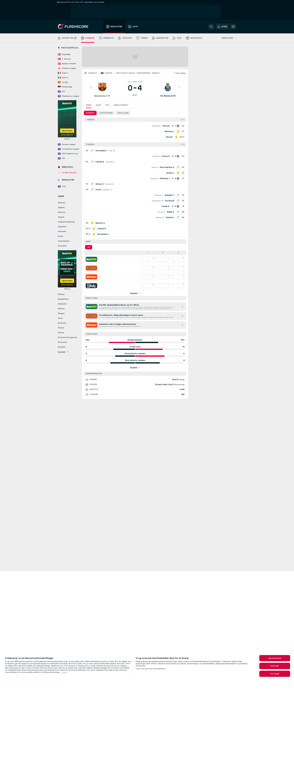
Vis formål (274, 674)
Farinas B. (100, 162)
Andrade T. (170, 195)
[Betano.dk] (91, 276)
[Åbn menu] (233, 27)
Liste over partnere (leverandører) (150, 669)
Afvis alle (275, 666)
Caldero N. (107, 189)
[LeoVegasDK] (91, 268)
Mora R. (155, 167)
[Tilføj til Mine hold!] (90, 87)
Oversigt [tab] (90, 113)
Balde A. (171, 212)
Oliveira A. (160, 217)
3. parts (64, 672)
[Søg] (211, 27)
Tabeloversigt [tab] (120, 105)
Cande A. (157, 156)
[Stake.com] (91, 285)
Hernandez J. (101, 150)
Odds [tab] (98, 105)
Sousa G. (162, 212)
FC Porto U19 (167, 95)
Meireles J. (157, 126)
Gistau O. (100, 184)
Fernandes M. (158, 201)
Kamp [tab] (88, 105)
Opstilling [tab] (122, 113)
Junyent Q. (110, 162)
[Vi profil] (102, 87)
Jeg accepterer (274, 658)
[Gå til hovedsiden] (75, 26)
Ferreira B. (170, 201)
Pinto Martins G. (167, 167)
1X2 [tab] (88, 247)
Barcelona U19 (102, 95)
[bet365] (91, 259)
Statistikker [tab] (106, 113)
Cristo (98, 189)
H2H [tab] (107, 105)
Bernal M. (109, 184)
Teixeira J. (170, 217)
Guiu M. (112, 150)
